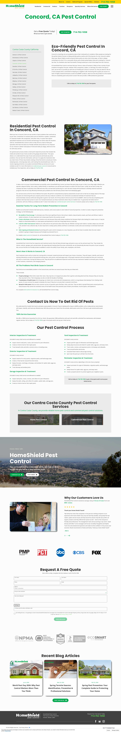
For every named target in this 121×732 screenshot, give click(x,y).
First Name (16, 577)
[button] (32, 474)
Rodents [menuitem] (54, 6)
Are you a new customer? (19, 591)
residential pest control (39, 166)
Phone (15, 582)
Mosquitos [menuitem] (70, 6)
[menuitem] (27, 54)
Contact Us (16, 474)
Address (16, 586)
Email (63, 582)
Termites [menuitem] (61, 6)
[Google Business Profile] (100, 721)
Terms (70, 614)
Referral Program (77, 2)
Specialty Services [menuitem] (80, 6)
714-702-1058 (108, 2)
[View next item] (69, 535)
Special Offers (88, 2)
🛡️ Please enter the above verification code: (23, 608)
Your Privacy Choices (23, 727)
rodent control (27, 235)
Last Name (64, 577)
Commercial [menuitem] (46, 6)
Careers (68, 2)
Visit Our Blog (59, 700)
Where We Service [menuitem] (92, 6)
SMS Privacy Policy (64, 614)
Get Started (65, 32)
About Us (61, 2)
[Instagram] (103, 721)
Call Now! (103, 6)
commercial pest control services (66, 202)
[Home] (15, 6)
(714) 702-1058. (39, 168)
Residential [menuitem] (38, 6)
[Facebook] (96, 721)
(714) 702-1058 (38, 320)
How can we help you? (19, 596)
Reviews (96, 2)
